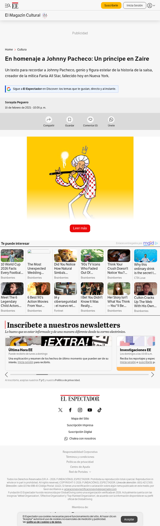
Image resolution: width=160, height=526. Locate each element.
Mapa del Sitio (80, 418)
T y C (41, 380)
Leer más (80, 228)
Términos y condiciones (80, 457)
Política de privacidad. (67, 380)
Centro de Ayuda (80, 466)
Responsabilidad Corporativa (80, 452)
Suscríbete (111, 5)
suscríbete (145, 362)
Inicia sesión (26, 362)
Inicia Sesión (135, 5)
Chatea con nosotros (82, 438)
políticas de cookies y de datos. (44, 522)
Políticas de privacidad (80, 462)
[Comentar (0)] (90, 119)
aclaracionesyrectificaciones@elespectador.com (90, 489)
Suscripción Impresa (80, 425)
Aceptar (129, 519)
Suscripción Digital (80, 432)
